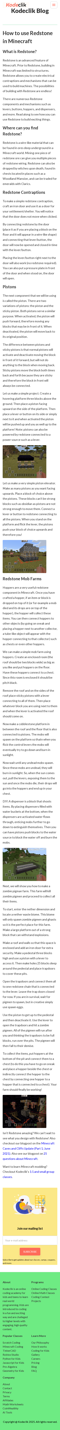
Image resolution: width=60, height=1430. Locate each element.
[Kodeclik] (11, 5)
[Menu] (53, 4)
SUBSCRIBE (30, 1251)
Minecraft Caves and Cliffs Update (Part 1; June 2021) (28, 1148)
